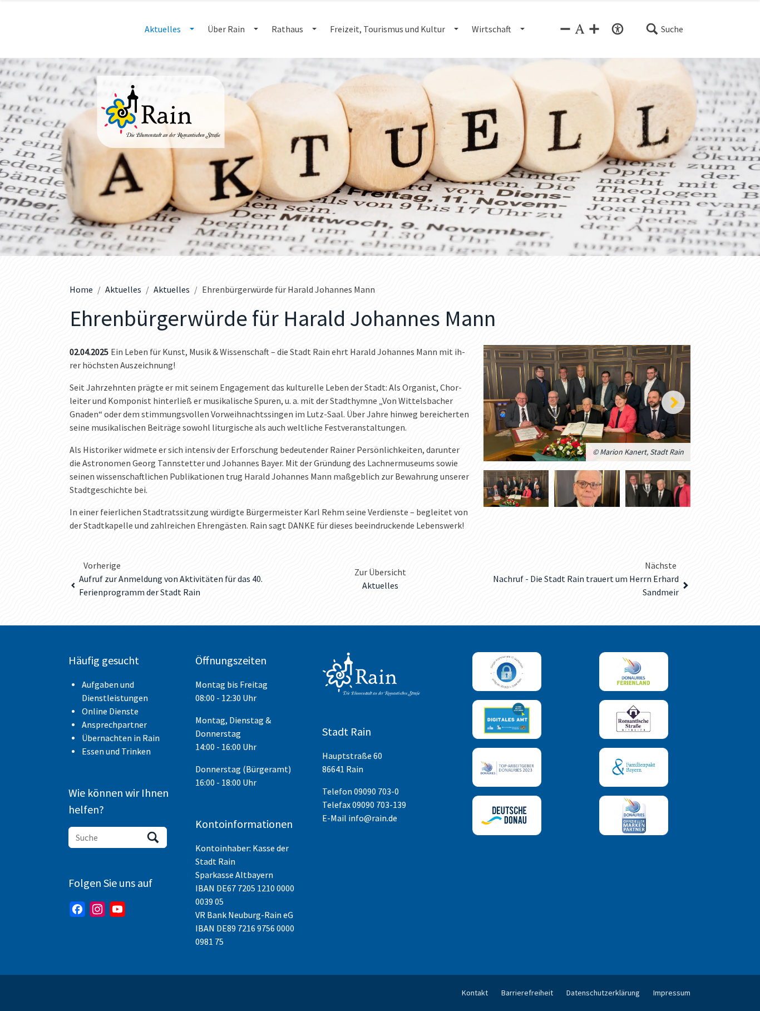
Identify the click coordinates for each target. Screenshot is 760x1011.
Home (81, 289)
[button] (664, 29)
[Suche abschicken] (153, 837)
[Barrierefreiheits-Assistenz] (617, 29)
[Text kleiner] (565, 29)
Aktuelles (123, 289)
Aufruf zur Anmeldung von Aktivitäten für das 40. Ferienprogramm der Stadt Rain (171, 585)
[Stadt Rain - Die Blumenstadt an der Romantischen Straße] (177, 112)
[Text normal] (580, 29)
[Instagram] (97, 909)
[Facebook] (77, 909)
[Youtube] (117, 909)
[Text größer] (594, 29)
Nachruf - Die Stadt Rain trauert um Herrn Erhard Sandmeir (586, 585)
